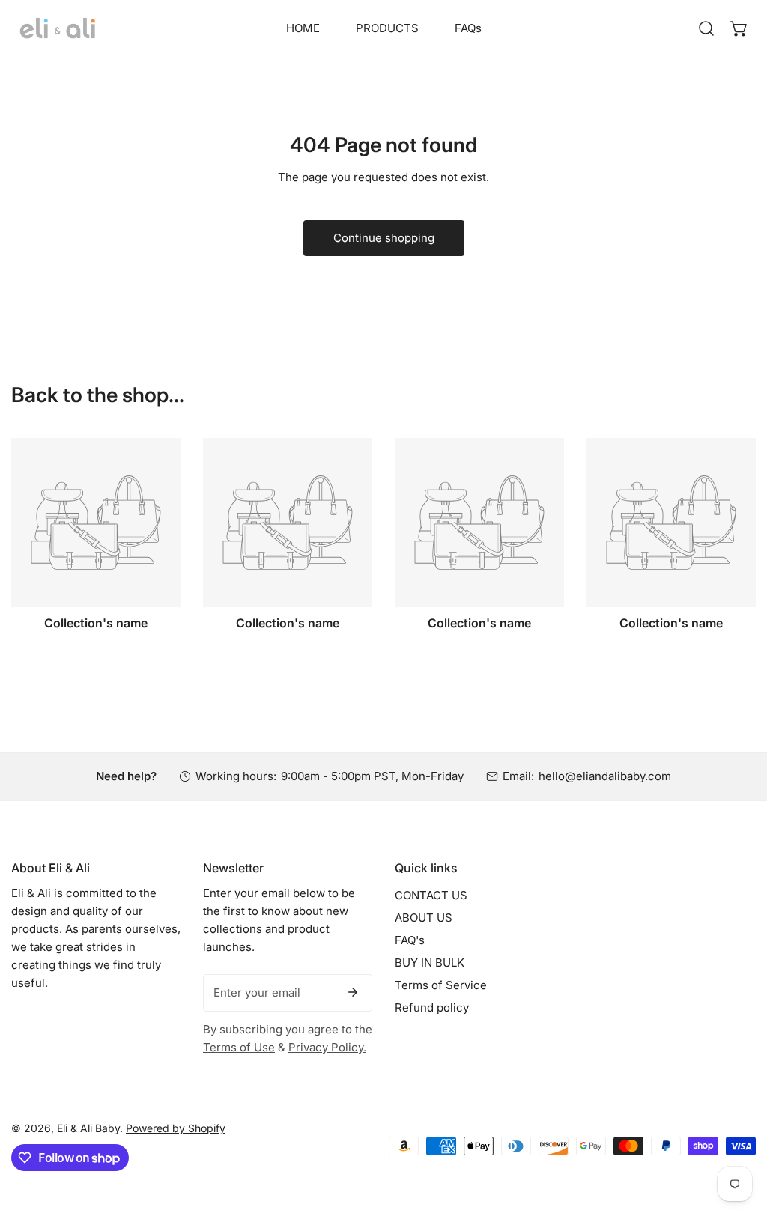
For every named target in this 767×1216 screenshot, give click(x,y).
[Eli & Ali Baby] (58, 29)
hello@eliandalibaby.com (605, 776)
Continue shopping (383, 238)
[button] (739, 28)
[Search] (706, 28)
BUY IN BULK (429, 962)
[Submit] (353, 992)
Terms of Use (239, 1047)
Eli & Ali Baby (88, 1128)
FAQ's (410, 940)
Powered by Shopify (175, 1128)
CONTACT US (431, 895)
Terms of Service (441, 985)
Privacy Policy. (327, 1047)
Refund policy (432, 1007)
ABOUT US (423, 918)
